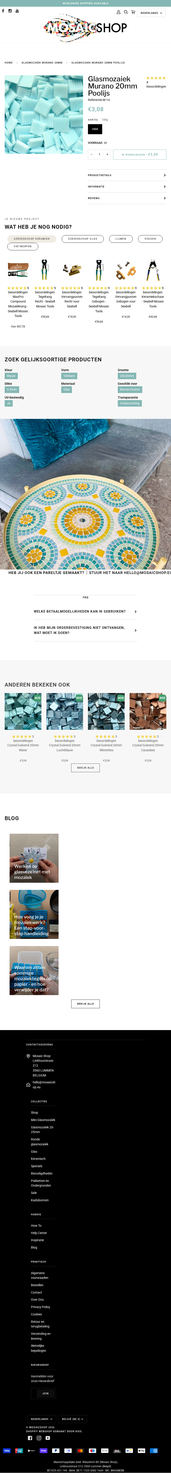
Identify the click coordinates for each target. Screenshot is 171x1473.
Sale (34, 1193)
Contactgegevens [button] (39, 1044)
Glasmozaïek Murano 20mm (42, 62)
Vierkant (69, 376)
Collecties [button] (39, 1101)
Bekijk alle (85, 767)
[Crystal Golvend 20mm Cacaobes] (148, 711)
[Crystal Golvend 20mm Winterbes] (106, 711)
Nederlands (150, 12)
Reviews (94, 198)
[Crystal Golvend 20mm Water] (23, 711)
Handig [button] (36, 1214)
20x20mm (127, 376)
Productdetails (100, 175)
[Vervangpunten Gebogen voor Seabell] (126, 270)
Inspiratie (37, 1240)
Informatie (96, 186)
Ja (8, 403)
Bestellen (37, 1285)
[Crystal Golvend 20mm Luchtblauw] (64, 711)
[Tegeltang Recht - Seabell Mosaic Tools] (45, 270)
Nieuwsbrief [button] (40, 1364)
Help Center (39, 1233)
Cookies (36, 1314)
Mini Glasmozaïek (43, 1120)
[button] (156, 78)
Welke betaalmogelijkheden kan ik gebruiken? (80, 611)
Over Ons (37, 1299)
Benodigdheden (42, 1173)
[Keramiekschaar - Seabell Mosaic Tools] (153, 270)
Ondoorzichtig (130, 403)
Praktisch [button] (38, 1261)
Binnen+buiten (130, 389)
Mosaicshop (38, 1427)
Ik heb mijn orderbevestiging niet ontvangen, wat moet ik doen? (79, 630)
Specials (36, 1166)
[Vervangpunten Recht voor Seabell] (72, 270)
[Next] (157, 270)
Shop (34, 1112)
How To (36, 1225)
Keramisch (38, 1158)
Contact (36, 1292)
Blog (34, 1247)
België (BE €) (71, 1419)
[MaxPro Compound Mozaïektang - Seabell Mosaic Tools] (18, 270)
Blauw (11, 376)
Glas (66, 389)
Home (9, 62)
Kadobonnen (40, 1200)
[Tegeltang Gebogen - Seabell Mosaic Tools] (99, 270)
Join (45, 1393)
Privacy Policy (40, 1307)
